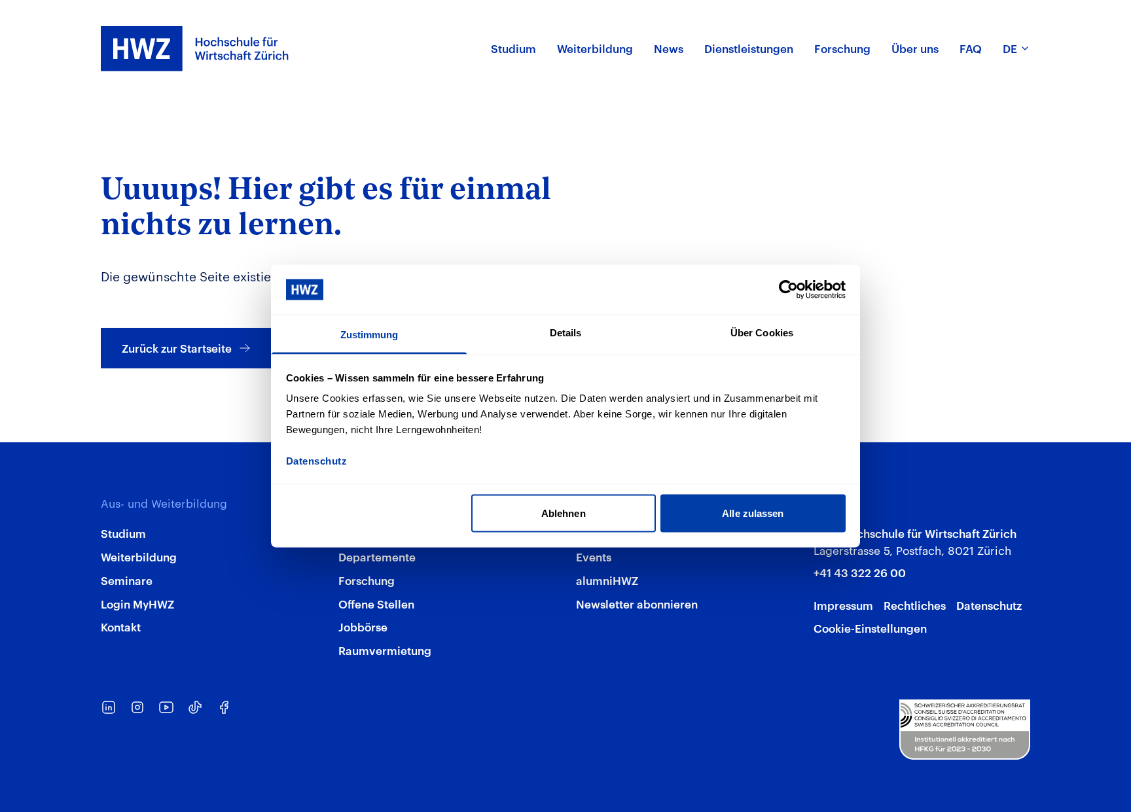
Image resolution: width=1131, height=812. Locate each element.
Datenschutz (989, 604)
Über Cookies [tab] (761, 332)
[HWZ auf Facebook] (224, 707)
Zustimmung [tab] (369, 334)
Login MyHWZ (137, 603)
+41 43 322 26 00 (860, 572)
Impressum (843, 604)
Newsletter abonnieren (637, 603)
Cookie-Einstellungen (870, 627)
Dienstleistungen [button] (748, 48)
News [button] (668, 48)
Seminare (127, 580)
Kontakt (121, 626)
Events (593, 556)
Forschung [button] (842, 48)
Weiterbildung (139, 556)
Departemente (377, 556)
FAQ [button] (971, 48)
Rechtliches (915, 604)
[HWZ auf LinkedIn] (109, 707)
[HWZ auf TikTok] (195, 707)
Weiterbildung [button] (595, 48)
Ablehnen (563, 512)
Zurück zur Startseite (177, 347)
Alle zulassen (752, 512)
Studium (123, 532)
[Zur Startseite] (195, 48)
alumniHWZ (607, 580)
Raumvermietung (384, 650)
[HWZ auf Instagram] (137, 707)
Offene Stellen (376, 603)
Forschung (366, 580)
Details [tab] (566, 332)
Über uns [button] (915, 48)
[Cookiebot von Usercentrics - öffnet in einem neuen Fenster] (788, 289)
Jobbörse (362, 626)
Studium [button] (513, 48)
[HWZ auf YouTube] (166, 707)
